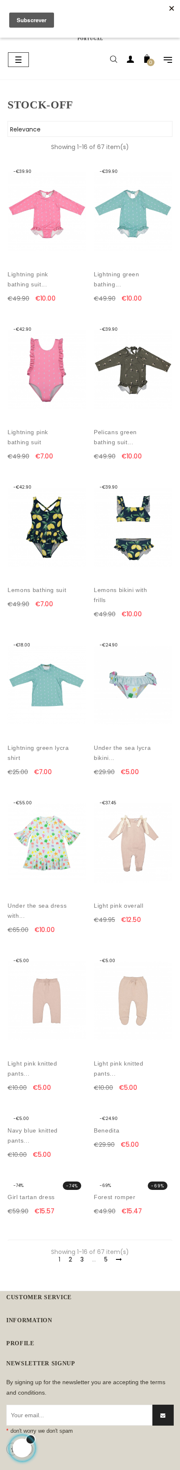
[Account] (130, 61)
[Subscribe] (163, 1415)
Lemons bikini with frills (120, 595)
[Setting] (163, 61)
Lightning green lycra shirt (38, 752)
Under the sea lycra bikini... (122, 752)
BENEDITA (106, 1130)
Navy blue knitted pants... (33, 1135)
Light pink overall (119, 905)
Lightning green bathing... (116, 279)
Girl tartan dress (31, 1197)
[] (81, 298)
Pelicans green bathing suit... (115, 437)
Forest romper (114, 1197)
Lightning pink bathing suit (28, 437)
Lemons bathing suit (37, 590)
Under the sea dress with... (37, 910)
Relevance (88, 129)
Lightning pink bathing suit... (28, 279)
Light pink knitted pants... (32, 1068)
